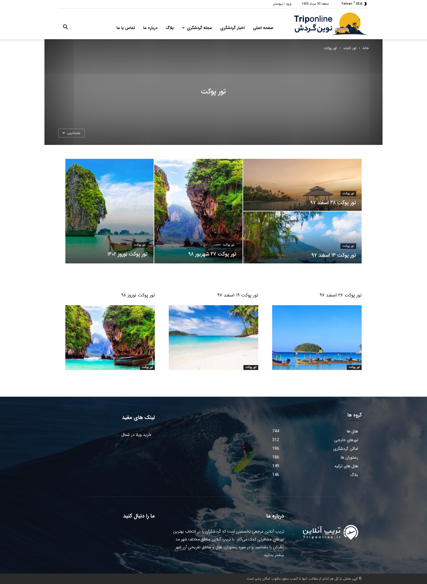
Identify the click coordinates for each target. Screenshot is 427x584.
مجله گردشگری (199, 28)
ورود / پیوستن (282, 3)
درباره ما (150, 28)
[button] (65, 28)
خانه (366, 48)
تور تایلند (349, 48)
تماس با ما (125, 28)
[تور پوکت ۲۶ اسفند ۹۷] (317, 337)
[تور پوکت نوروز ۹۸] (110, 337)
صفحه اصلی (263, 28)
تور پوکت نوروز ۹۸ (138, 295)
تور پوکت (140, 245)
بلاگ (170, 28)
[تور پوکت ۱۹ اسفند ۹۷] (213, 337)
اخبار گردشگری (232, 28)
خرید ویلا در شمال (136, 435)
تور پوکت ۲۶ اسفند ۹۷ (341, 295)
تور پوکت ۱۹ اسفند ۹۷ (237, 295)
